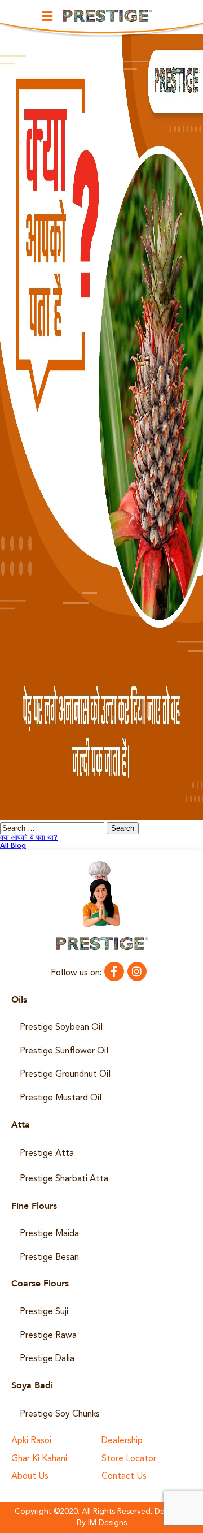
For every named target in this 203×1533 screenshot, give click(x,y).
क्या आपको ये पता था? (29, 838)
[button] (46, 16)
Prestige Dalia (47, 1358)
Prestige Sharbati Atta (64, 1179)
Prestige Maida (49, 1233)
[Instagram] (137, 971)
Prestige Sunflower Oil (64, 1051)
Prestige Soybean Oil (61, 1027)
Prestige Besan (49, 1257)
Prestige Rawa (48, 1335)
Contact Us (124, 1476)
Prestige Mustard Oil (61, 1098)
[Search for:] (53, 829)
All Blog (13, 846)
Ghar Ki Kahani (39, 1459)
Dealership (122, 1441)
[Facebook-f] (113, 971)
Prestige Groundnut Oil (65, 1074)
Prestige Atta (47, 1153)
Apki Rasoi (31, 1441)
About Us (29, 1476)
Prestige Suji (44, 1311)
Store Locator (129, 1459)
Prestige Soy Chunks (60, 1414)
